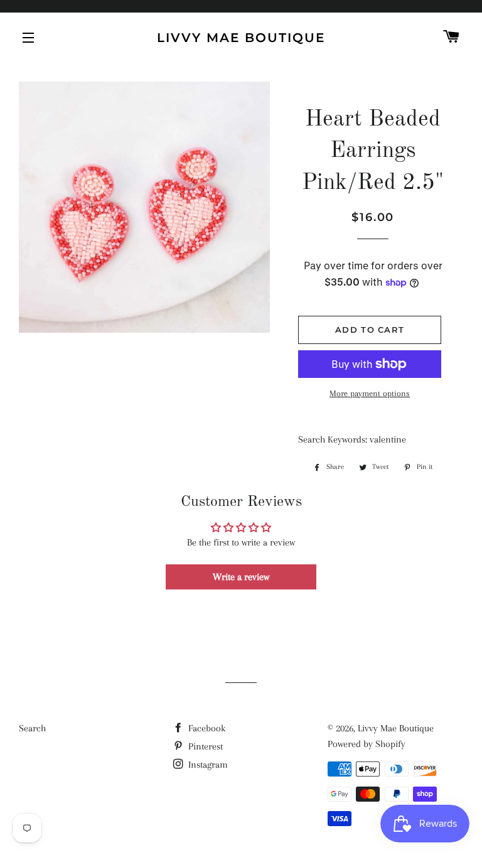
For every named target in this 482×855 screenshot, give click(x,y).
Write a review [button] (241, 577)
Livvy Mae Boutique (241, 37)
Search (32, 728)
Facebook (205, 728)
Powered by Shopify (366, 744)
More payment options (369, 393)
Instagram (207, 764)
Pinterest (204, 746)
